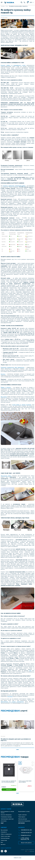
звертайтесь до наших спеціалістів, (12, 701)
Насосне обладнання (6, 814)
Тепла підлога (21, 816)
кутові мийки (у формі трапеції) (21, 404)
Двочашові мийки (6, 475)
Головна (3, 6)
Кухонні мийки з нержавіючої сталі (14, 65)
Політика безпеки (5, 838)
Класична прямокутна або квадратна (13, 367)
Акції (2, 823)
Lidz (30, 670)
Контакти (3, 844)
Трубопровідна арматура (7, 819)
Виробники (21, 823)
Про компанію (4, 830)
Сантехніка (3, 821)
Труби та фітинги (22, 814)
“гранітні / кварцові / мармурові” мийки (14, 185)
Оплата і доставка (5, 836)
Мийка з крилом (6, 387)
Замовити (9, 789)
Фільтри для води (22, 819)
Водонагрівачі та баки (24, 811)
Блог (7, 6)
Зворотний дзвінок (26, 842)
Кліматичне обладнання (24, 821)
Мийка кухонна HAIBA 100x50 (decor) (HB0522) (25, 782)
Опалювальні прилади (6, 816)
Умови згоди (4, 840)
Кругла (3, 374)
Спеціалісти (4, 832)
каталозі (10, 696)
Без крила (4, 396)
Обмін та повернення (6, 834)
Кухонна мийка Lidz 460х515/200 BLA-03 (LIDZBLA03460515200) (9, 782)
